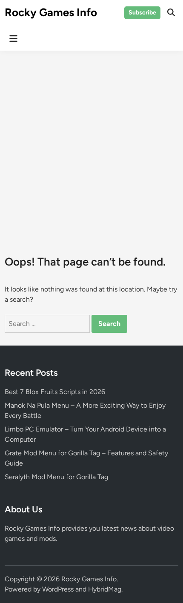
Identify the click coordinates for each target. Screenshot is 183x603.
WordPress (58, 589)
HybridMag (104, 589)
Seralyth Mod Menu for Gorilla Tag (56, 477)
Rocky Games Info (51, 12)
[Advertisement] (91, 146)
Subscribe (142, 12)
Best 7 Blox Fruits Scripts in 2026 (55, 392)
